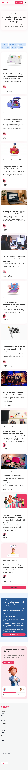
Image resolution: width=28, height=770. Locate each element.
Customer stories (4, 725)
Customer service (7, 69)
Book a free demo (8, 662)
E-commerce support (16, 112)
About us (3, 744)
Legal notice (3, 756)
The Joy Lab (3, 740)
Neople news (6, 388)
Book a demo (19, 2)
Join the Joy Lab (14, 634)
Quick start (3, 715)
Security (3, 720)
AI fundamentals (7, 112)
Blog (2, 738)
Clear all (3, 39)
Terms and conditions (5, 753)
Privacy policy (4, 751)
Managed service (5, 718)
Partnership (3, 747)
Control (2, 713)
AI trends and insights (8, 115)
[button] (25, 2)
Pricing (2, 728)
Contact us (3, 730)
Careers (3, 732)
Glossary (3, 742)
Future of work (6, 560)
